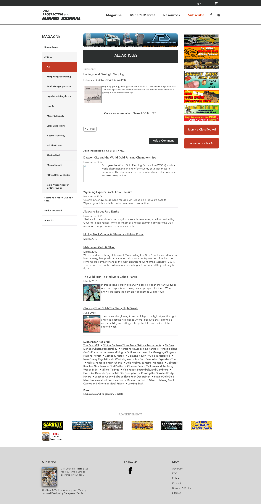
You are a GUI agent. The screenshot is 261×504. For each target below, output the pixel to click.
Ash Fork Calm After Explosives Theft (155, 359)
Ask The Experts (54, 146)
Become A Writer (181, 488)
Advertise (177, 469)
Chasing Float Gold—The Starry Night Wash (110, 308)
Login (198, 3)
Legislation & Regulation (59, 96)
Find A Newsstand (53, 211)
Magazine (114, 15)
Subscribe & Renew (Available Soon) (58, 199)
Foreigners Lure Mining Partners (140, 349)
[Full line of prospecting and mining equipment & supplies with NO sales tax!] (201, 109)
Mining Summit (54, 165)
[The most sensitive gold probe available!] (201, 96)
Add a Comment (163, 140)
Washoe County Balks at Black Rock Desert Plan (122, 377)
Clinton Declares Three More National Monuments (132, 345)
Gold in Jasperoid (159, 356)
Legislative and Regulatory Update (103, 394)
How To (51, 106)
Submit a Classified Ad (201, 129)
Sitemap (176, 493)
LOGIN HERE (148, 113)
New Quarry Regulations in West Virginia (107, 359)
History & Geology (56, 136)
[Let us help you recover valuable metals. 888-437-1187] (130, 40)
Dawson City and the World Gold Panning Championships (119, 157)
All (48, 67)
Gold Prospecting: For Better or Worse (58, 186)
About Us (48, 220)
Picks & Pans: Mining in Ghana (104, 363)
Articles (48, 57)
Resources (171, 15)
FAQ (174, 474)
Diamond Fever (136, 356)
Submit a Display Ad (201, 143)
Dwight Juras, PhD (115, 80)
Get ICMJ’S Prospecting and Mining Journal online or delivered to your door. (74, 472)
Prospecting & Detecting (59, 77)
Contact (176, 483)
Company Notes (114, 356)
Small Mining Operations (59, 87)
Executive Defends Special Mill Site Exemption (110, 373)
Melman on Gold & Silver (99, 247)
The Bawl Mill (53, 155)
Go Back (91, 129)
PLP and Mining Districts (58, 175)
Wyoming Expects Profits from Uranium (107, 192)
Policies (176, 478)
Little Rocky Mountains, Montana (144, 363)
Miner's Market (142, 15)
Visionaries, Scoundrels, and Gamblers (145, 370)
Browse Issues (51, 47)
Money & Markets (55, 116)
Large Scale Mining (56, 126)
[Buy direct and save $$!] (201, 118)
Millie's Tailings (110, 370)
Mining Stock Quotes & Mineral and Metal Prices (113, 234)
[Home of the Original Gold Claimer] (201, 52)
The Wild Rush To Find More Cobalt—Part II (110, 277)
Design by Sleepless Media (67, 493)
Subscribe (196, 15)
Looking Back (135, 383)
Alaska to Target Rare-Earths (101, 211)
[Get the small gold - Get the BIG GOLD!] (201, 79)
